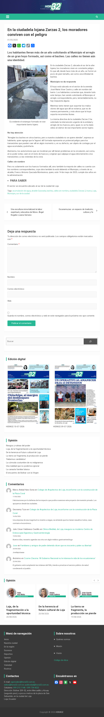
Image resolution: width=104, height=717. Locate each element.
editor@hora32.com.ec (14, 685)
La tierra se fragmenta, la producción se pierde (27, 456)
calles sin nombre (61, 191)
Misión (59, 646)
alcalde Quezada (39, 191)
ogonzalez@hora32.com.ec (23, 682)
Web (9, 301)
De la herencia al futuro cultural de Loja (23, 452)
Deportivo (8, 654)
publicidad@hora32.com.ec (37, 685)
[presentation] (94, 580)
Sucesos (8, 650)
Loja (94, 191)
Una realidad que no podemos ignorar (22, 466)
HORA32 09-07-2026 (62, 426)
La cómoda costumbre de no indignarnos (24, 462)
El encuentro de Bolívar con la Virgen (22, 473)
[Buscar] (90, 341)
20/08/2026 (19, 614)
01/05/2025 (12, 40)
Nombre (11, 277)
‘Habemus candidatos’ (16, 459)
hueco (89, 191)
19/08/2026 (51, 617)
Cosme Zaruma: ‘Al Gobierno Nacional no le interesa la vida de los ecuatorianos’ (59, 558)
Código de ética (61, 660)
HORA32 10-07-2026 (15, 426)
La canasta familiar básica (18, 469)
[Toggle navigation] (7, 17)
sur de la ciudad (23, 193)
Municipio (11, 193)
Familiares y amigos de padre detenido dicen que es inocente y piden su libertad (56, 545)
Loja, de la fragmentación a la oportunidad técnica (28, 449)
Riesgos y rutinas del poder (18, 445)
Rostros (7, 669)
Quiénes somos (63, 639)
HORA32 (59, 712)
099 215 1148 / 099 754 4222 (26, 687)
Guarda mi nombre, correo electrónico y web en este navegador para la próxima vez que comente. (51, 316)
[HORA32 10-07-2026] (28, 394)
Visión (59, 653)
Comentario (13, 244)
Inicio (6, 639)
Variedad (8, 665)
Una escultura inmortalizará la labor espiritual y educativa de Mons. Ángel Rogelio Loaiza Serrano (27, 212)
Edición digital (10, 661)
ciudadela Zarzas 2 (77, 191)
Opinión (7, 657)
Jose (15, 545)
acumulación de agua (21, 191)
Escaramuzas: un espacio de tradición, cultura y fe (76, 210)
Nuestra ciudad (10, 643)
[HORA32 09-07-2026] (75, 394)
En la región (9, 646)
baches (50, 191)
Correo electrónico (15, 289)
